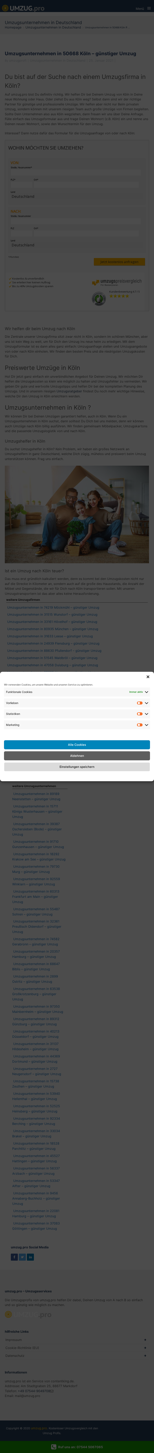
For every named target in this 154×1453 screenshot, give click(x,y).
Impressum (108, 776)
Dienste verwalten (17, 734)
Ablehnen (77, 756)
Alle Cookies (77, 745)
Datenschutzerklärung (81, 776)
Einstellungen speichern (77, 767)
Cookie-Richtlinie (50, 776)
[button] (148, 677)
